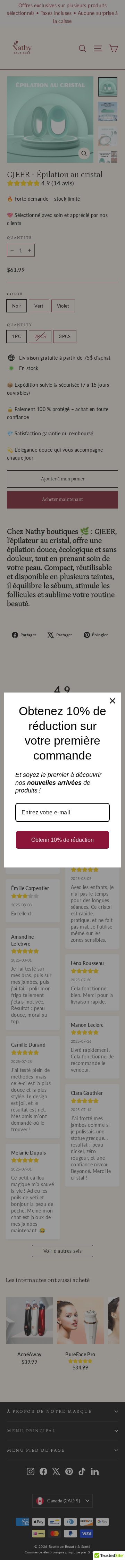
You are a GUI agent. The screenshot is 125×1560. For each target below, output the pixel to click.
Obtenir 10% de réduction (62, 840)
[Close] (112, 701)
